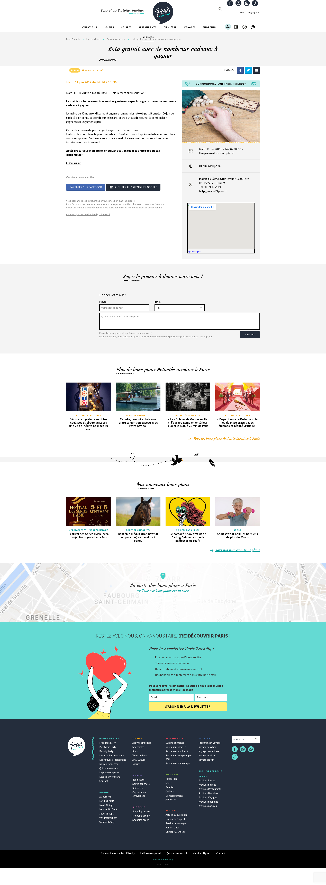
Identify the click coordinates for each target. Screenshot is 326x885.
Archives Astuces (208, 806)
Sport (238, 530)
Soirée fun (137, 788)
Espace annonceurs (109, 776)
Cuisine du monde (175, 742)
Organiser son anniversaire (139, 794)
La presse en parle (109, 772)
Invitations (88, 27)
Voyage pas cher (207, 747)
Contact (103, 781)
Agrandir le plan (194, 251)
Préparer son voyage (210, 742)
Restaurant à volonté (177, 751)
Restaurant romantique (178, 763)
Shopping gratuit (141, 811)
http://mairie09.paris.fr (213, 191)
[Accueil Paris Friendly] (163, 10)
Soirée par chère (141, 783)
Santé (169, 783)
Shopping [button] (209, 27)
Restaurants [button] (147, 27)
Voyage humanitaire (209, 751)
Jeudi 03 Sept (106, 813)
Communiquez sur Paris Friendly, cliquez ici (88, 214)
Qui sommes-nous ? (177, 853)
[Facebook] (240, 70)
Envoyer (249, 334)
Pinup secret (163, 864)
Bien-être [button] (170, 27)
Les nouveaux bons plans (112, 759)
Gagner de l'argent (175, 819)
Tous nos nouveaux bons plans (237, 550)
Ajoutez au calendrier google (135, 187)
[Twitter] (248, 70)
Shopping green (140, 819)
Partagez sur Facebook (86, 187)
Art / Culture (139, 759)
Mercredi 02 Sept (108, 809)
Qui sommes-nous (108, 768)
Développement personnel (174, 797)
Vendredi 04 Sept (108, 817)
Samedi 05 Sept (107, 822)
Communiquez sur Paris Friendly (118, 853)
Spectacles (138, 747)
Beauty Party (106, 751)
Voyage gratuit (206, 759)
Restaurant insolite (176, 747)
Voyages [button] (189, 27)
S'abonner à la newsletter (187, 707)
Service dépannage (176, 823)
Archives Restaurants (210, 789)
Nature (136, 764)
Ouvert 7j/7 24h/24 (175, 831)
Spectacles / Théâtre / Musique (88, 530)
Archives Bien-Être (209, 793)
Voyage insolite (207, 755)
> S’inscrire (73, 163)
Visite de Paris (139, 755)
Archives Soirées (207, 784)
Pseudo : (103, 302)
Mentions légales (202, 853)
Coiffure (170, 791)
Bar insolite (138, 779)
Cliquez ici (130, 200)
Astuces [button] (148, 37)
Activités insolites (88, 415)
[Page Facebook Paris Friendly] (230, 3)
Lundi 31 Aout (106, 800)
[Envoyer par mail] (256, 70)
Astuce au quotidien (176, 814)
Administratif (172, 827)
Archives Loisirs (207, 780)
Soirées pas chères (188, 530)
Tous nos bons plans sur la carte (165, 590)
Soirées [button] (126, 27)
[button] (228, 27)
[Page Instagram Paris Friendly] (238, 3)
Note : (157, 302)
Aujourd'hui (105, 796)
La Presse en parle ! (150, 853)
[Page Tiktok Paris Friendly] (255, 3)
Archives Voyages (208, 797)
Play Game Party (107, 747)
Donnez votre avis (93, 70)
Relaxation (171, 778)
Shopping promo (141, 815)
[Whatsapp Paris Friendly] (247, 3)
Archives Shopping (208, 801)
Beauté (170, 787)
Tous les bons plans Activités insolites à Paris (226, 438)
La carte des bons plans (111, 755)
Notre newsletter (108, 764)
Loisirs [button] (109, 27)
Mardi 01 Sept (106, 805)
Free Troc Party (107, 742)
